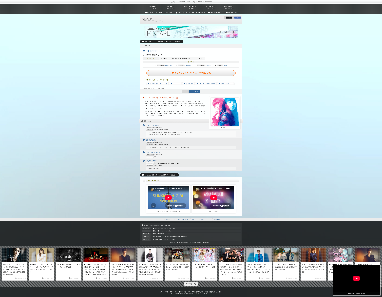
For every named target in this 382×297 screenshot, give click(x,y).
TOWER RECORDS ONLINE (207, 84)
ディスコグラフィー (206, 219)
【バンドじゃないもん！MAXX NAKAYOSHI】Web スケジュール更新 (170, 236)
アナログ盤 (194, 91)
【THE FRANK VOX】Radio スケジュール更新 (164, 228)
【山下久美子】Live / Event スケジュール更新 (164, 239)
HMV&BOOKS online (227, 84)
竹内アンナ (195, 219)
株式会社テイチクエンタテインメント (191, 293)
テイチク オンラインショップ (158, 84)
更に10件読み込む (191, 284)
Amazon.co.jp (177, 84)
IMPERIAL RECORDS (183, 219)
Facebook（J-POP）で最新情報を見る (180, 242)
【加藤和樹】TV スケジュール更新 (161, 233)
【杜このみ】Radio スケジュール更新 (162, 231)
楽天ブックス (190, 84)
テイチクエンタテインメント (167, 219)
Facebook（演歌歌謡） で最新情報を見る (201, 242)
